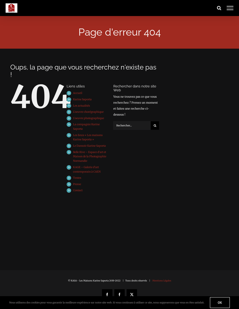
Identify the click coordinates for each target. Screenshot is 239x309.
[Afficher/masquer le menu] (230, 8)
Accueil (77, 93)
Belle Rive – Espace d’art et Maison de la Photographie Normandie (89, 156)
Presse (77, 184)
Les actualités (81, 105)
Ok (220, 302)
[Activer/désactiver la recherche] (219, 8)
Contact (78, 190)
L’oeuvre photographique (88, 118)
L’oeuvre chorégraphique (88, 111)
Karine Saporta (82, 99)
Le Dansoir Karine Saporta (89, 145)
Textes (77, 177)
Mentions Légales (161, 280)
